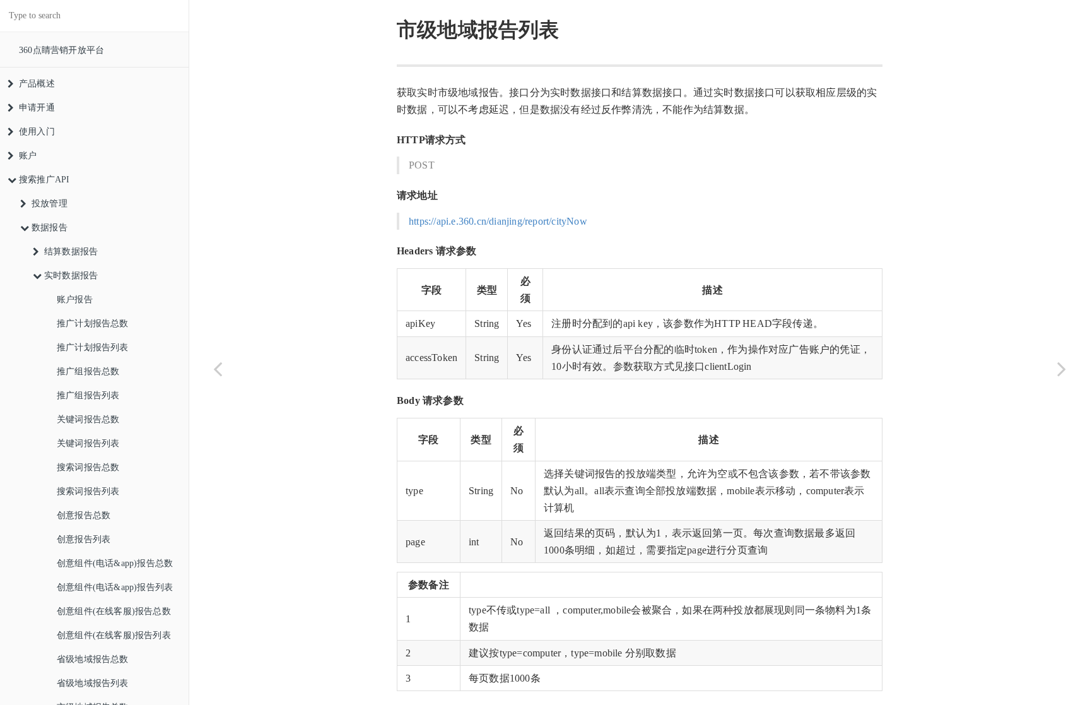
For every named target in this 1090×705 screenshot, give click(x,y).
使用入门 (37, 131)
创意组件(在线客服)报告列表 (114, 635)
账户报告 (75, 299)
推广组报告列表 (88, 395)
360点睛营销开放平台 (61, 50)
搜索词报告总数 (88, 467)
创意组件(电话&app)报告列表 (115, 587)
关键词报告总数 (88, 419)
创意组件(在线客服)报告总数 (114, 611)
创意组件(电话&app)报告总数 (115, 563)
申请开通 (37, 107)
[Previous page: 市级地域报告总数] (217, 368)
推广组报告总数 (88, 371)
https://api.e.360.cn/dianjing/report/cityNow (498, 221)
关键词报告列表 (88, 443)
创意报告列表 (83, 539)
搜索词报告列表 (88, 491)
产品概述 (37, 83)
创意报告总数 (83, 515)
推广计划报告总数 (93, 323)
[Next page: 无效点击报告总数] (1061, 368)
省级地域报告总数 (93, 659)
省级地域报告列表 (93, 683)
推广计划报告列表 (93, 347)
